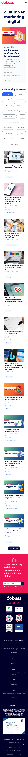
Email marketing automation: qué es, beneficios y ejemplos (14, 167)
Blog (20, 94)
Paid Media (21, 128)
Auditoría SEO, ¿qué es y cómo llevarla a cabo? (12, 53)
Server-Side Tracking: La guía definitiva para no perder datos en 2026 (14, 463)
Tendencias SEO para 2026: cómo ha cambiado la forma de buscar (14, 531)
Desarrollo (20, 105)
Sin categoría (14, 144)
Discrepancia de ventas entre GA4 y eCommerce (14, 332)
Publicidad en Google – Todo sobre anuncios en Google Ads (14, 267)
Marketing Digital (14, 122)
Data (6, 105)
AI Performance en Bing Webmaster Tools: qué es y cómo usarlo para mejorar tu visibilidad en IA (14, 366)
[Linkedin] (14, 603)
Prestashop (8, 133)
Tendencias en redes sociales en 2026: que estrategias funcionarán (14, 497)
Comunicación (20, 100)
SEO (13, 139)
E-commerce (9, 116)
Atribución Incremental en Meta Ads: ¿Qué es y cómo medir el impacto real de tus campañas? (13, 200)
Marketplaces (8, 128)
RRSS (21, 133)
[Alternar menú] (26, 2)
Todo (7, 94)
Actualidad (6, 100)
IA (22, 116)
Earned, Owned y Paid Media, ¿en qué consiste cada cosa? (14, 398)
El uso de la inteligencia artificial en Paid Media (12, 430)
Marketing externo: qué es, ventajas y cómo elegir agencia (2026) (13, 235)
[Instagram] (10, 603)
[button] (14, 548)
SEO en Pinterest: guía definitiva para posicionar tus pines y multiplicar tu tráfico (14, 300)
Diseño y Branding (14, 111)
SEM (5, 139)
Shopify (22, 139)
